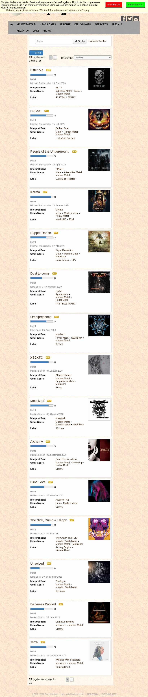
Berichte (65, 24)
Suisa (59, 387)
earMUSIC (61, 219)
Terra (34, 642)
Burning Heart (63, 667)
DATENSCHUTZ (109, 694)
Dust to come (39, 273)
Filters (38, 52)
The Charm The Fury (66, 537)
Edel (71, 219)
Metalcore (61, 256)
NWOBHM (76, 337)
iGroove (60, 428)
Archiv (47, 30)
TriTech (59, 344)
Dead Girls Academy (66, 459)
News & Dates (48, 24)
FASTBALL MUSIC (66, 97)
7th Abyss (61, 581)
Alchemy (36, 441)
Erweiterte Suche (97, 41)
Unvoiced (37, 563)
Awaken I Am (62, 499)
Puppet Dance (40, 233)
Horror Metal (62, 300)
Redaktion (23, 30)
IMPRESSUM (93, 694)
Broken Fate (62, 128)
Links (36, 30)
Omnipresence (40, 317)
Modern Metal (63, 93)
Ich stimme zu (135, 4)
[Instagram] (136, 18)
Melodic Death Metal (66, 541)
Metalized (37, 401)
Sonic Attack (62, 260)
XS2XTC (36, 357)
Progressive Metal (65, 381)
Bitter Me (36, 70)
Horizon (36, 111)
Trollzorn (60, 591)
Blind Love (37, 482)
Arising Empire (63, 547)
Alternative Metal (73, 172)
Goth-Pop (77, 462)
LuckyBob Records (65, 138)
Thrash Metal (71, 131)
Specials (117, 24)
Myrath (59, 209)
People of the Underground (49, 151)
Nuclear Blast (63, 550)
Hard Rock (78, 424)
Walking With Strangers (68, 659)
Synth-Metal (62, 294)
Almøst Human (63, 375)
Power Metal (62, 337)
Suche (81, 41)
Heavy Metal (62, 215)
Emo (58, 503)
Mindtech (60, 334)
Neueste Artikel (26, 24)
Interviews (101, 24)
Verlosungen (82, 24)
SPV (74, 260)
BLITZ (59, 87)
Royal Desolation (64, 250)
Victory (59, 469)
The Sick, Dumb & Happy (48, 520)
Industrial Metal (64, 91)
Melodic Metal (63, 424)
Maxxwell (60, 418)
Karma (35, 192)
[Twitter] (129, 18)
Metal (77, 91)
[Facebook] (123, 18)
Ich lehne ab (113, 4)
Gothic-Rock (62, 465)
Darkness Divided (43, 604)
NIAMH (59, 169)
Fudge (59, 291)
